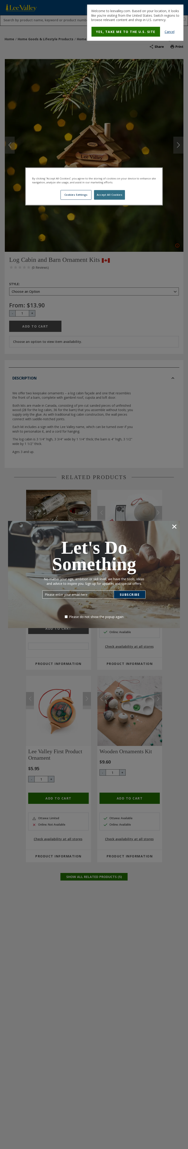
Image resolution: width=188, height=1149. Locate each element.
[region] (94, 186)
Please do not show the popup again (96, 617)
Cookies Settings (76, 195)
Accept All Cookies (109, 195)
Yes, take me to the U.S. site (125, 32)
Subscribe (130, 594)
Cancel (169, 32)
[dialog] (135, 23)
